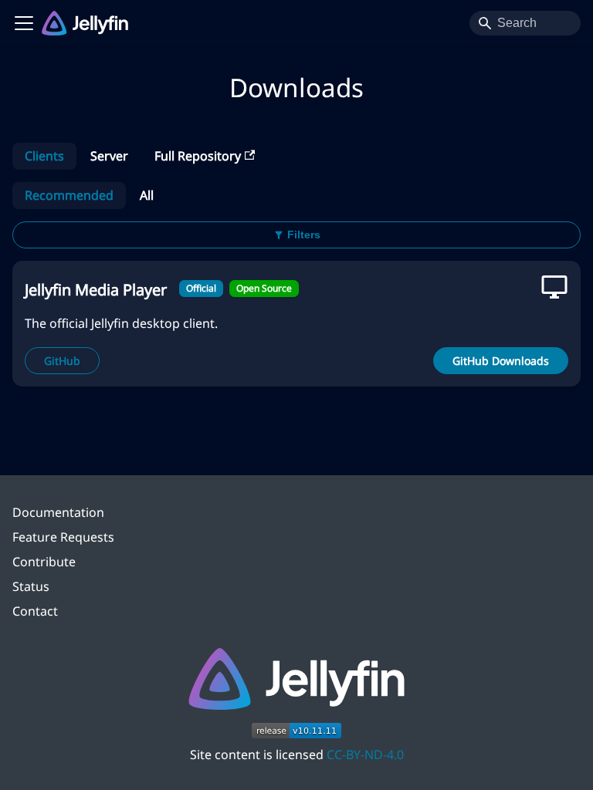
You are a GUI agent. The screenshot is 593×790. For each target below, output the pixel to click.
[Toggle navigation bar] (24, 23)
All (147, 195)
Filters (303, 234)
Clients (44, 155)
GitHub (62, 360)
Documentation (58, 512)
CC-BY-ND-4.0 (365, 754)
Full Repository (197, 155)
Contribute (44, 561)
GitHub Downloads (500, 360)
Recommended (69, 195)
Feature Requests (63, 536)
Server (109, 155)
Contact (35, 611)
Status (30, 586)
